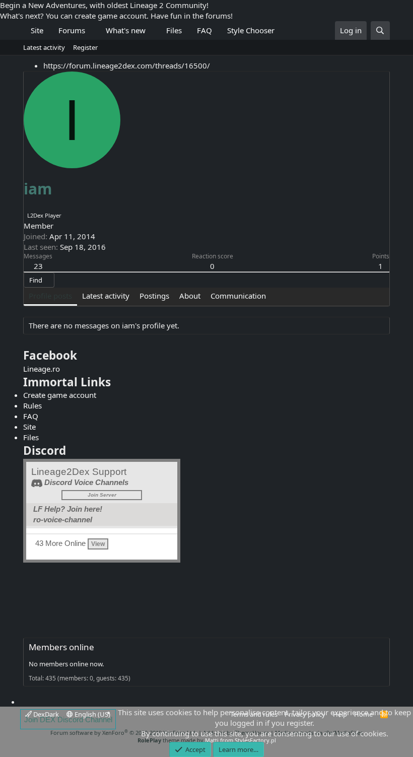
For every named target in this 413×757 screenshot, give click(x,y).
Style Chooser (250, 30)
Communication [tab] (238, 296)
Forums (71, 30)
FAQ (204, 30)
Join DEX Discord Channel (68, 719)
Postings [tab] (154, 296)
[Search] (380, 30)
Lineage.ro (41, 369)
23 (38, 266)
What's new (126, 30)
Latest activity (44, 47)
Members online (61, 647)
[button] (92, 30)
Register (85, 47)
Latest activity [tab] (105, 296)
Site (37, 30)
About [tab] (189, 296)
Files (174, 30)
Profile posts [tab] (50, 296)
